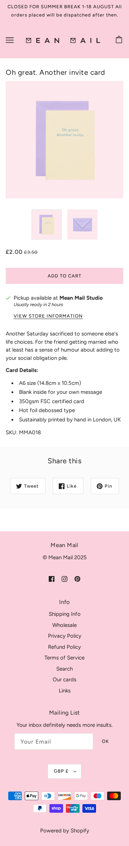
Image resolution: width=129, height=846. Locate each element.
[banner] (63, 40)
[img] (51, 578)
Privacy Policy (64, 636)
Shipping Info (65, 614)
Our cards (64, 679)
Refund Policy (64, 647)
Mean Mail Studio (81, 298)
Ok (105, 741)
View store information (48, 316)
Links (65, 690)
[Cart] (120, 40)
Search (64, 669)
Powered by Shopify (64, 830)
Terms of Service (64, 657)
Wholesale (64, 625)
